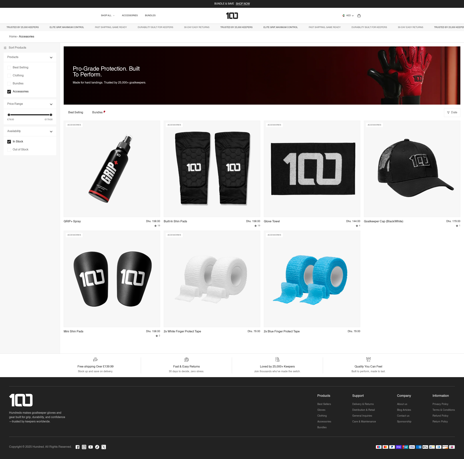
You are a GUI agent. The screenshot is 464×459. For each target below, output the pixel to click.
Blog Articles (404, 410)
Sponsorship (404, 421)
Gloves (321, 410)
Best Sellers (324, 404)
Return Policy (440, 421)
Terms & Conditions (444, 410)
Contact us (403, 416)
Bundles (97, 112)
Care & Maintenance (364, 421)
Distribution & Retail (363, 410)
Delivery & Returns (363, 404)
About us (402, 404)
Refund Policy (440, 416)
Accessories (324, 421)
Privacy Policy (440, 404)
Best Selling (75, 112)
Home (13, 36)
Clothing (322, 416)
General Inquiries (362, 416)
